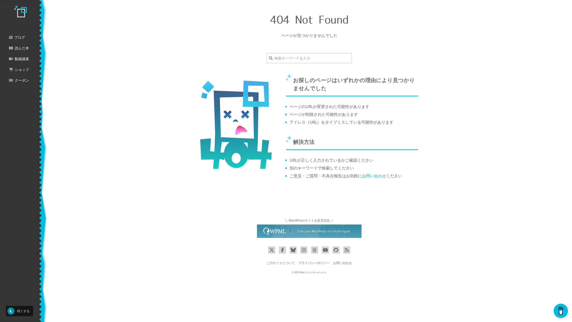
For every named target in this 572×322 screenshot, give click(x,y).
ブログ (19, 37)
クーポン (22, 80)
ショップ (22, 70)
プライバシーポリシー (314, 263)
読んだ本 (22, 48)
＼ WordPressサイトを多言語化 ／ (309, 220)
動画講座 (22, 59)
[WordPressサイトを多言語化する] (309, 231)
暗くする (23, 311)
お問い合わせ (374, 175)
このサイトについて (281, 263)
